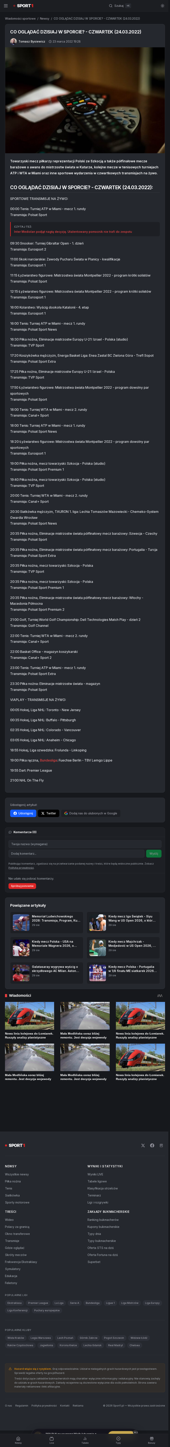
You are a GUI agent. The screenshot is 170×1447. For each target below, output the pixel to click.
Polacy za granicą (17, 1214)
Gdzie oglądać (14, 1235)
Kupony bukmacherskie (103, 1214)
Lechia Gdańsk (93, 1332)
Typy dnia (93, 1221)
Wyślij (152, 858)
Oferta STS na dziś (100, 1235)
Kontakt (64, 1392)
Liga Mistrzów (129, 1290)
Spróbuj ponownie (22, 905)
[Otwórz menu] (6, 6)
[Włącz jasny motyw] (161, 6)
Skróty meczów (16, 1242)
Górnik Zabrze (88, 1325)
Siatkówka (12, 1182)
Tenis (8, 1175)
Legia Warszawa (41, 1325)
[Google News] (159, 1133)
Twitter (51, 818)
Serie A (74, 1290)
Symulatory (13, 1256)
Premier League (38, 1290)
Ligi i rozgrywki (97, 1190)
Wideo (9, 1207)
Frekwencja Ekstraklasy (21, 1249)
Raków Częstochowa (20, 1332)
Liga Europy (152, 1290)
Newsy (44, 18)
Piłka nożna (13, 1168)
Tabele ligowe (96, 1168)
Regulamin (21, 1392)
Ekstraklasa (14, 1290)
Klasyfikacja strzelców (102, 1175)
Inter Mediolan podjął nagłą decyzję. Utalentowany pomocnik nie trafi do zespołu (73, 236)
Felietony (11, 1270)
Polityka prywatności (44, 1392)
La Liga (59, 1290)
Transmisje (12, 1228)
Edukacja (11, 1263)
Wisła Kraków (15, 1325)
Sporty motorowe (17, 1190)
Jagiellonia (46, 1332)
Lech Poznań (65, 1325)
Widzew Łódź (139, 1325)
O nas (8, 1392)
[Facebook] (150, 1133)
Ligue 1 (110, 1290)
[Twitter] (141, 1133)
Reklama (78, 1392)
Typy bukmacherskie (101, 1228)
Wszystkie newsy (17, 1161)
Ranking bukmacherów (102, 1207)
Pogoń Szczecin (114, 1325)
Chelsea (135, 1332)
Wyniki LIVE (94, 1161)
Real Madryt (115, 1332)
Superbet (93, 1249)
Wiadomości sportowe (20, 18)
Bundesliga (48, 765)
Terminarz (93, 1182)
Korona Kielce (68, 1332)
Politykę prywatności (21, 887)
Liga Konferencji (17, 1297)
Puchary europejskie (47, 1297)
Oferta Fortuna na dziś (102, 1242)
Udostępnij (25, 818)
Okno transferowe (17, 1221)
